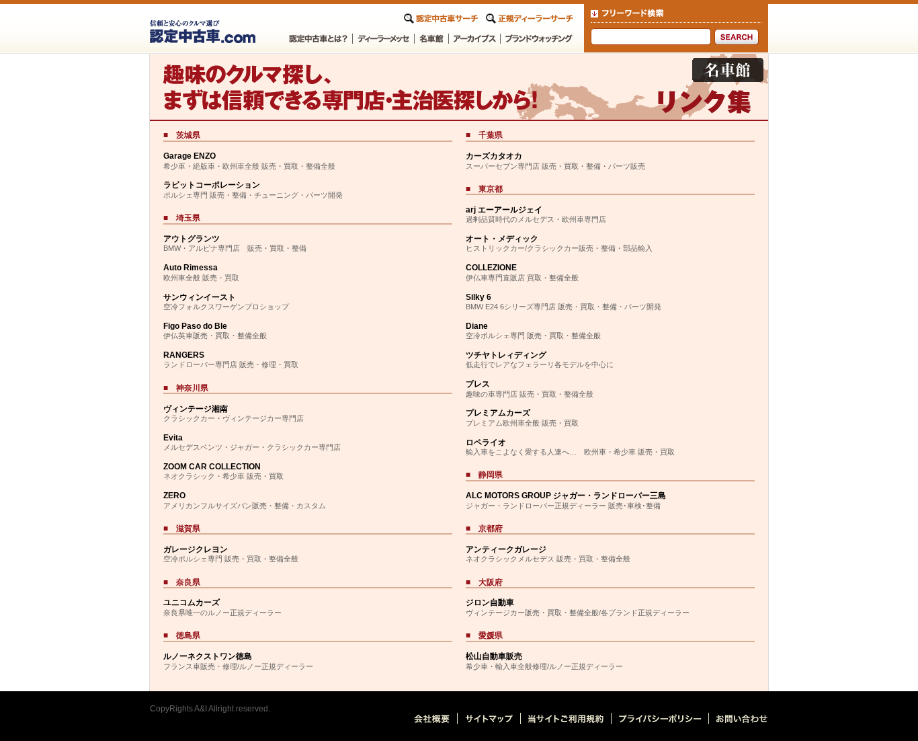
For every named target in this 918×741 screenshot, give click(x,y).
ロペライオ (486, 442)
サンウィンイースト (199, 297)
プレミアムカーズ (498, 413)
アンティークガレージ (506, 549)
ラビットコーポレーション (211, 185)
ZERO (174, 495)
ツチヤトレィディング (506, 355)
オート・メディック (502, 238)
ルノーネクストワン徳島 (207, 656)
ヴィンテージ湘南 (195, 409)
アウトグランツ (191, 238)
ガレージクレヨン (195, 549)
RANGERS (183, 355)
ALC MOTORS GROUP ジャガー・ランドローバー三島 (566, 495)
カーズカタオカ (494, 156)
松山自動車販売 (494, 656)
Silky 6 (478, 297)
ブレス (478, 384)
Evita (173, 437)
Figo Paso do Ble (195, 326)
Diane (477, 326)
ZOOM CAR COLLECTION (212, 466)
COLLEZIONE (491, 267)
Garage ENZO (189, 156)
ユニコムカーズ (191, 602)
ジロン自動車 (490, 602)
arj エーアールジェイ (504, 209)
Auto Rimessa (190, 267)
